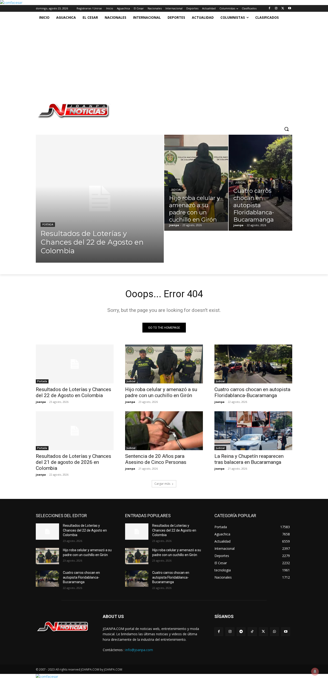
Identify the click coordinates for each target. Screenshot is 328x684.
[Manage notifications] (315, 671)
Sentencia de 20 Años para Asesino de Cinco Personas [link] (155, 459)
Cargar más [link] (162, 484)
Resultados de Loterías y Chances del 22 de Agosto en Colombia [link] (73, 392)
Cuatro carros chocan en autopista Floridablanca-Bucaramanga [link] (252, 392)
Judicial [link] (176, 189)
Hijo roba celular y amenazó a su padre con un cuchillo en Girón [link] (161, 392)
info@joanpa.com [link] (139, 650)
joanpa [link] (41, 402)
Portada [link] (47, 224)
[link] (11, 2)
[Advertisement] (159, 59)
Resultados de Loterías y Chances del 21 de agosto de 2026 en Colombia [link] (73, 462)
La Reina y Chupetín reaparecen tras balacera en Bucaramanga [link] (249, 459)
